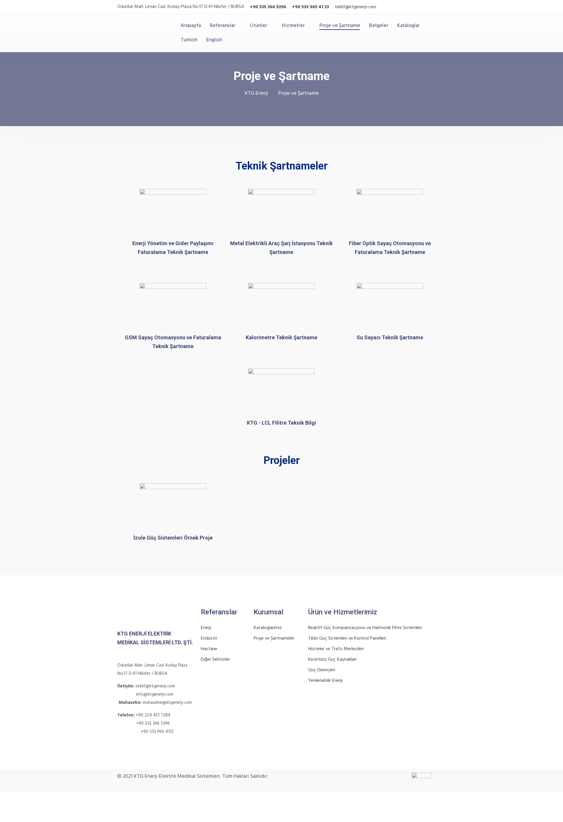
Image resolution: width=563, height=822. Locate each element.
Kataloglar (408, 26)
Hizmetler (293, 26)
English (214, 40)
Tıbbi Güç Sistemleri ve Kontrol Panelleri (347, 638)
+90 (296, 7)
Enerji (206, 628)
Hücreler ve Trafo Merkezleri (336, 649)
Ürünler (258, 26)
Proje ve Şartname (339, 26)
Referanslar (222, 26)
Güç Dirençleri (321, 670)
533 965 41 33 (314, 7)
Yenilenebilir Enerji (325, 680)
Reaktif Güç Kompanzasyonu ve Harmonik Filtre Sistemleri (365, 628)
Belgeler (378, 26)
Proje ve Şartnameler (274, 638)
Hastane (209, 649)
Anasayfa (191, 26)
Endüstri (209, 638)
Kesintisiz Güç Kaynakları (332, 659)
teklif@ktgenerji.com (355, 7)
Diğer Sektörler (215, 659)
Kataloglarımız (268, 628)
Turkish (189, 40)
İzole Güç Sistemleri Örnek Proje (173, 538)
